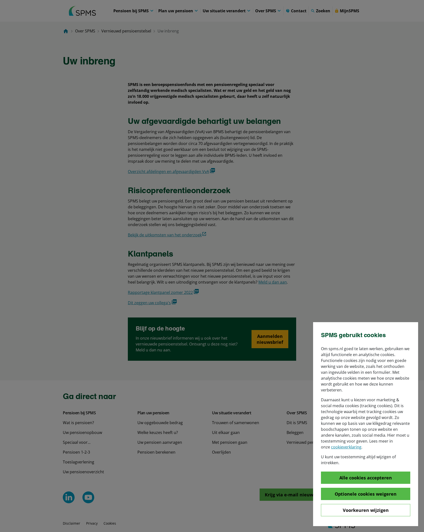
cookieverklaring (346, 447)
